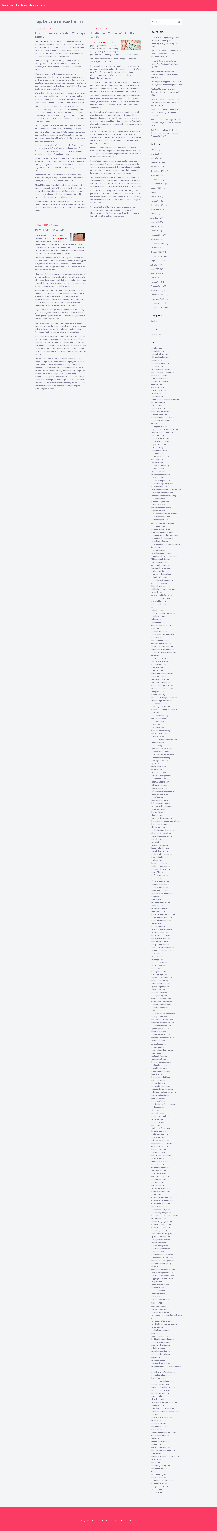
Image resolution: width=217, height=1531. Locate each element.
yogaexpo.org (156, 745)
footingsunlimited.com (160, 1239)
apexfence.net (157, 1492)
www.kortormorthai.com (161, 1224)
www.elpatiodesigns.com (161, 1351)
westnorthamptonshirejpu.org (163, 495)
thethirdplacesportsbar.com (162, 1339)
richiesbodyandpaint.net (160, 357)
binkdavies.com (157, 860)
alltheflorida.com (158, 1399)
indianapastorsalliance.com (162, 1089)
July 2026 (155, 149)
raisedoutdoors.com (159, 583)
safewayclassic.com (159, 414)
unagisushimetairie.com (160, 438)
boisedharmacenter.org (160, 757)
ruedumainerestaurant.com (162, 893)
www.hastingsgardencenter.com (164, 1324)
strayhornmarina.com (159, 845)
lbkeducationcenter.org (160, 730)
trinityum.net (156, 1333)
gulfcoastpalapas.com (160, 1140)
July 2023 (155, 265)
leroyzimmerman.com (160, 1435)
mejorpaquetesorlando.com (162, 649)
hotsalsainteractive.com (161, 369)
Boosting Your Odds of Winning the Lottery (112, 35)
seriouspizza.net (157, 1113)
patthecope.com (157, 1107)
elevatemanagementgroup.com (164, 1432)
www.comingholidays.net (161, 806)
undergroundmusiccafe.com (162, 1486)
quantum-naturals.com (160, 1384)
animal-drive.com (158, 1122)
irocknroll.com (156, 592)
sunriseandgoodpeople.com (162, 1019)
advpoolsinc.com (158, 1083)
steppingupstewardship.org (162, 1278)
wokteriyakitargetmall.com (162, 685)
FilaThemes (132, 1521)
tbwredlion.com (157, 1378)
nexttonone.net (157, 1182)
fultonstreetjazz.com (160, 501)
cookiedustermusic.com (160, 1034)
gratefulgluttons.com (160, 781)
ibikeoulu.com (156, 923)
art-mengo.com (157, 959)
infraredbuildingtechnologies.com (164, 535)
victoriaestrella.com (159, 1059)
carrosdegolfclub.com (160, 541)
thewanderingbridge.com (161, 935)
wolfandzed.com (158, 1293)
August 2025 (156, 188)
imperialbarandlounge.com (162, 580)
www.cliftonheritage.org (161, 1263)
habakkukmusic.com (159, 1179)
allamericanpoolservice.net (162, 700)
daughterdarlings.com (160, 363)
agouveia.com (156, 1453)
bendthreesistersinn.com (161, 1025)
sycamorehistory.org (159, 1309)
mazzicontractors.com (160, 1336)
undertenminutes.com (160, 381)
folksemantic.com (158, 604)
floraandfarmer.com (159, 547)
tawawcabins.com (158, 601)
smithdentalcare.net (159, 1483)
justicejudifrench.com (159, 932)
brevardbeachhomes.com (161, 553)
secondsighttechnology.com (162, 673)
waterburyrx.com (158, 1080)
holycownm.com (157, 1047)
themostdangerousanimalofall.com (166, 821)
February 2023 (157, 286)
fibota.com (155, 1357)
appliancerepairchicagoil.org (162, 420)
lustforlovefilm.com (159, 875)
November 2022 (157, 299)
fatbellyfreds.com (158, 1348)
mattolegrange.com (159, 974)
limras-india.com (157, 351)
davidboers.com (157, 1164)
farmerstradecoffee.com (161, 1158)
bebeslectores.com (159, 526)
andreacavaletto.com (160, 751)
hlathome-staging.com (160, 682)
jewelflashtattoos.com (160, 441)
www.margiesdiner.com (160, 1248)
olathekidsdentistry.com (161, 643)
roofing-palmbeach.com (161, 565)
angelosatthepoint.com (160, 1086)
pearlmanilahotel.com (160, 456)
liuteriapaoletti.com (159, 1016)
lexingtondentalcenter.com (162, 688)
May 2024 (155, 222)
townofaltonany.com (160, 1007)
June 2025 (155, 196)
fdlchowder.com (157, 1251)
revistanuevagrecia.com (160, 902)
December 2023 (157, 243)
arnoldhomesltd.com (159, 571)
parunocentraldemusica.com (162, 1363)
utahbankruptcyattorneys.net (163, 589)
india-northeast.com (159, 562)
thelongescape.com (159, 971)
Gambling (154, 321)
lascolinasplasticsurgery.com (163, 1260)
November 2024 (157, 209)
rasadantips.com (157, 387)
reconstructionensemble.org (162, 1037)
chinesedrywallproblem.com (162, 1022)
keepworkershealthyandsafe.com (164, 429)
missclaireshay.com (159, 348)
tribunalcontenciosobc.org (161, 833)
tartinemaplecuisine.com (161, 950)
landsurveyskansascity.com (162, 1233)
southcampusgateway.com (162, 483)
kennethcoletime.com (160, 941)
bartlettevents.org (158, 504)
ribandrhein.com (157, 721)
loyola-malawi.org (158, 766)
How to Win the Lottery (49, 229)
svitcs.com (155, 1110)
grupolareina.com (158, 510)
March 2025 (156, 201)
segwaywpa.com (157, 1137)
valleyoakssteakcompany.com (163, 1092)
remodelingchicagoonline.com (163, 1269)
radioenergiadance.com (160, 474)
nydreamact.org (157, 435)
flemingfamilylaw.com (160, 1441)
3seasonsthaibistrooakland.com (164, 739)
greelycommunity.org (159, 890)
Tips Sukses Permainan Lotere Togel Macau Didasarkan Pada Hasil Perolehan (166, 53)
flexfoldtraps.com (158, 1218)
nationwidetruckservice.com (162, 1050)
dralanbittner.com (158, 619)
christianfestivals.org (159, 980)
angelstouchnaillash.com (161, 658)
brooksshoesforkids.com (161, 1128)
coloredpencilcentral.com (161, 574)
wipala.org (155, 763)
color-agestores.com (159, 760)
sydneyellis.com (157, 691)
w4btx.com (155, 655)
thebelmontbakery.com (160, 411)
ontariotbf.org (157, 423)
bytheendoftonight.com (161, 775)
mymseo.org (156, 1459)
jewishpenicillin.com (159, 703)
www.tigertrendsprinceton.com (164, 1197)
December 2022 (157, 294)
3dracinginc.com (157, 815)
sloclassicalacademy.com (161, 836)
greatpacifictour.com (159, 1056)
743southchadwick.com (160, 559)
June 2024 (155, 218)
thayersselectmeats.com (161, 1131)
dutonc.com (155, 968)
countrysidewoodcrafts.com (162, 417)
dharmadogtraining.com (160, 1465)
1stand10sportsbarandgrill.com (164, 652)
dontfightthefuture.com (161, 568)
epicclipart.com (157, 453)
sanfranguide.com (158, 809)
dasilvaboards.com (158, 839)
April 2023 (155, 277)
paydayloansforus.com (160, 408)
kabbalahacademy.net (160, 661)
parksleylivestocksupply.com (162, 754)
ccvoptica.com (157, 1281)
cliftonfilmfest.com (159, 577)
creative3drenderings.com (161, 1155)
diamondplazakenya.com (161, 1375)
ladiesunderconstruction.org (162, 523)
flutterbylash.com (158, 1420)
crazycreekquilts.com (159, 857)
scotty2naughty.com (159, 908)
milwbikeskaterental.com (161, 1001)
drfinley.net (155, 1438)
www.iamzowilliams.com (161, 1321)
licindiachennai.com (159, 360)
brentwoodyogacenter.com (162, 1272)
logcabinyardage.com (159, 1161)
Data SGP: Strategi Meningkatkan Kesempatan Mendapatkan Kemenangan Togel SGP (165, 40)
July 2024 (155, 213)
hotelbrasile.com (158, 498)
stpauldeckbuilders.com (160, 1236)
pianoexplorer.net (158, 1327)
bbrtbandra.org (157, 447)
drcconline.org (156, 1074)
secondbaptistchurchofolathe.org (165, 1456)
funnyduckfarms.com (159, 1426)
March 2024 (156, 230)
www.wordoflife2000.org (161, 595)
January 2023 (156, 290)
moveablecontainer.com (161, 507)
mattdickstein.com (158, 1170)
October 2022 (156, 303)
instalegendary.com (159, 426)
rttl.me (154, 1471)
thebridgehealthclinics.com (162, 1143)
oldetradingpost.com (159, 519)
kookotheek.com (158, 477)
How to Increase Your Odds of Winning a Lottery (60, 35)
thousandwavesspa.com (161, 1062)
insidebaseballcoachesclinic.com (164, 1402)
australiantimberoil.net (160, 529)
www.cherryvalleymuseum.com (164, 513)
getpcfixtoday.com (158, 444)
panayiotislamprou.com (160, 480)
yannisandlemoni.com (160, 622)
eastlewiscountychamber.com (163, 830)
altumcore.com (157, 1119)
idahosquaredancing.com (161, 598)
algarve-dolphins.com (160, 986)
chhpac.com (155, 1462)
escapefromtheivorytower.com (164, 556)
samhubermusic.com (159, 1489)
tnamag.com (156, 1125)
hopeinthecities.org (159, 778)
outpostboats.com (158, 772)
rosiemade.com (157, 637)
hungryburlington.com (160, 944)
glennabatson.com (158, 842)
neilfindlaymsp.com (159, 1068)
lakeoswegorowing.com (160, 1447)
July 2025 (155, 192)
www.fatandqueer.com (160, 1227)
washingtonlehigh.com (160, 1284)
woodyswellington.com (160, 1345)
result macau (56, 238)
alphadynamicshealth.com (161, 1417)
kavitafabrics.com (158, 1040)
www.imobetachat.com (160, 1167)
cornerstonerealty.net (160, 1312)
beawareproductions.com (161, 917)
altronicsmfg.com (158, 393)
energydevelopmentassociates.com (165, 544)
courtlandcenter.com (159, 1065)
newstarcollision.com (160, 667)
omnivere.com (156, 384)
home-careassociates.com (162, 748)
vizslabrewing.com (158, 616)
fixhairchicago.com (158, 1098)
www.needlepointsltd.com (162, 1254)
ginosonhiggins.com (159, 992)
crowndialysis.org (158, 694)
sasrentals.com (157, 670)
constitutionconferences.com (163, 1104)
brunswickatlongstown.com (23, 5)
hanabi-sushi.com (158, 1290)
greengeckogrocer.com (160, 679)
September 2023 (158, 256)
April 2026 (155, 154)
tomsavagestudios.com (160, 706)
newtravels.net (157, 405)
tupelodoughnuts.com (160, 640)
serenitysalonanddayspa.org (162, 372)
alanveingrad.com (158, 989)
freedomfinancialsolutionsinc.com (165, 1215)
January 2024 (156, 239)
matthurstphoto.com (160, 1396)
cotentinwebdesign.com (161, 516)
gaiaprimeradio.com (159, 962)
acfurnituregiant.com (159, 378)
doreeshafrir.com (158, 911)
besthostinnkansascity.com (162, 1480)
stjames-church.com (159, 905)
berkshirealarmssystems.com (163, 613)
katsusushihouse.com (159, 887)
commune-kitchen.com (160, 869)
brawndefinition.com (159, 851)
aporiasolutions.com (159, 1134)
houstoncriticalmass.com (161, 818)
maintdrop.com (157, 459)
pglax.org (154, 1010)
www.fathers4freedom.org (162, 1200)
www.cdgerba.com (158, 1360)
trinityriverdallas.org (159, 733)
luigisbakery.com (157, 1287)
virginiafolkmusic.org (159, 715)
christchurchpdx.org (159, 863)
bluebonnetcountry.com (161, 450)
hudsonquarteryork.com (160, 1354)
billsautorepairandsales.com (162, 1381)
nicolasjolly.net (157, 878)
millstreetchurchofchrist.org (162, 1408)
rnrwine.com (156, 1444)
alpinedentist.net (158, 471)
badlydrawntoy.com (159, 1173)
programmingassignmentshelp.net (165, 399)
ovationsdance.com (159, 718)
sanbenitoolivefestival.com (162, 791)
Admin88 (53, 29)
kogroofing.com (157, 468)
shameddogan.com (158, 1149)
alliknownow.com (158, 827)
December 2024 (157, 205)
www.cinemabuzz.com (160, 1299)
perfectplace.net (158, 736)
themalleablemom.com (160, 938)
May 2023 (155, 273)
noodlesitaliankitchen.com (162, 432)
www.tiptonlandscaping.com (162, 1275)
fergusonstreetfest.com (161, 1390)
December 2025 (157, 171)
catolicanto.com (157, 727)
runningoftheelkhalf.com (161, 1206)
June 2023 (155, 269)
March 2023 (156, 282)
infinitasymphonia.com (160, 881)
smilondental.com (158, 664)
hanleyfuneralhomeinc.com (162, 646)
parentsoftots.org (158, 1152)
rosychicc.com (156, 769)
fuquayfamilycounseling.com (163, 1450)
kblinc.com (155, 628)
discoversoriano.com (159, 800)
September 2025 (158, 183)
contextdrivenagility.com (161, 920)
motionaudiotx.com (159, 1468)
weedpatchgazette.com (161, 625)
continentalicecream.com (161, 854)
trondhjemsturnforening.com (163, 1372)
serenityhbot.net (158, 1185)
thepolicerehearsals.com (161, 824)
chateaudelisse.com (159, 486)
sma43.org (155, 1266)
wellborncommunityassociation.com (166, 489)
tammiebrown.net (158, 965)
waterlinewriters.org (159, 1146)
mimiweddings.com (158, 1477)
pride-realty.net (157, 1414)
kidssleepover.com (158, 402)
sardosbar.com (157, 607)
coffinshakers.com (158, 926)
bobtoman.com (157, 462)
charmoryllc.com (158, 812)
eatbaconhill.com (158, 396)
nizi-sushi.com (156, 956)
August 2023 (156, 260)
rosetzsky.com (157, 896)
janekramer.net (157, 953)
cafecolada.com (157, 797)
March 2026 (156, 158)
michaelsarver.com (158, 676)
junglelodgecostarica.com (161, 977)
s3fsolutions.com (158, 550)
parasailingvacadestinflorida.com (164, 1411)
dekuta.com (155, 1296)
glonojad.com (156, 899)
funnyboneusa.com (158, 1031)
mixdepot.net (156, 1302)
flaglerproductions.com (160, 848)
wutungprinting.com (159, 995)
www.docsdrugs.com (159, 1245)
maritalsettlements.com (161, 998)
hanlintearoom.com (159, 1423)
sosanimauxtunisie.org (160, 465)
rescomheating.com (159, 1474)
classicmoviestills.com (160, 794)
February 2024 (157, 235)
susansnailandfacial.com (161, 1191)
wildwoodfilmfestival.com (162, 492)
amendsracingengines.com (161, 1221)
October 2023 (156, 252)
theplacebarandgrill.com (161, 1077)
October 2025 (156, 179)
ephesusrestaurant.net (160, 1342)
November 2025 (157, 175)
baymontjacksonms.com (161, 1004)
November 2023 (157, 247)
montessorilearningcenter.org (163, 1387)
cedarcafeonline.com (159, 375)
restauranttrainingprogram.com (164, 697)
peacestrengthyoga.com (161, 1212)
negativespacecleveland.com (163, 1013)
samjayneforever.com (160, 1393)
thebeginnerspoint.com (160, 803)
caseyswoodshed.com (160, 1095)
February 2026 (157, 162)
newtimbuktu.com (158, 390)
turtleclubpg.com (158, 1053)
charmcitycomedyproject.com (163, 914)
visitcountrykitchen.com (161, 983)
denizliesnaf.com (158, 1101)
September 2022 (158, 307)
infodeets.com (157, 366)
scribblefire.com (157, 742)
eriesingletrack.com (159, 631)
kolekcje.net (156, 724)
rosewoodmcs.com (158, 1306)
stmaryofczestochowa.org (162, 929)
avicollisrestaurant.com (160, 1071)
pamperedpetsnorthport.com (163, 634)
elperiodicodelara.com (160, 354)
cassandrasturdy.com (159, 788)
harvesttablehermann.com (162, 538)
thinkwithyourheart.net (160, 586)
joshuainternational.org (160, 1188)
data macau (44, 41)
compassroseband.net (160, 1116)
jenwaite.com (156, 1429)
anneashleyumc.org (159, 1230)
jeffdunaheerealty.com (160, 1209)
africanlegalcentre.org (160, 884)
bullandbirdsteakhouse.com (162, 1257)
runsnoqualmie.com (159, 1242)
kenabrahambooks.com (160, 866)
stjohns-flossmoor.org (160, 1028)
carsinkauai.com (157, 1405)
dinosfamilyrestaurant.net (162, 532)
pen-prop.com (156, 1194)
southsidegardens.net (160, 1330)
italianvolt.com (157, 610)
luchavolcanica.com (159, 1044)
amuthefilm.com (158, 872)
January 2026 (156, 166)
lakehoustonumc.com (160, 1176)
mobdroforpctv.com (159, 785)
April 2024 (155, 226)
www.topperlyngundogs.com (163, 1203)
